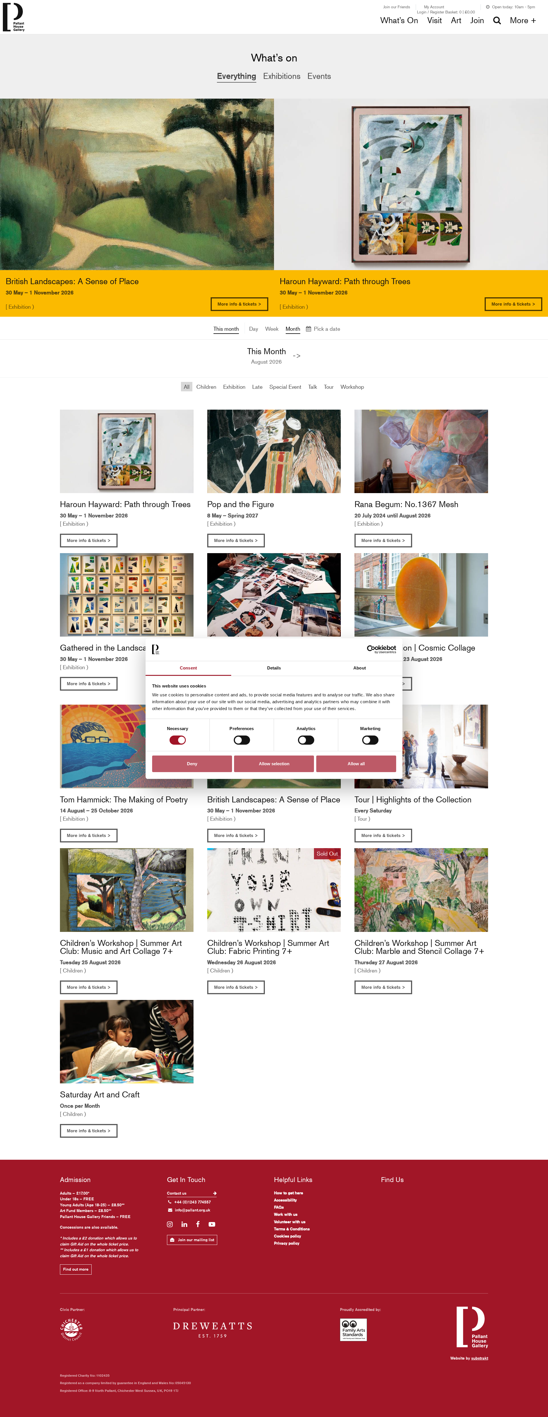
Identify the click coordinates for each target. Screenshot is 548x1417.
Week (272, 328)
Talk (312, 386)
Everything (236, 76)
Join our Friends (396, 6)
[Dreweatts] (212, 1329)
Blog (292, 31)
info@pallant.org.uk (192, 1210)
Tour (329, 386)
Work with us (285, 1214)
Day (253, 328)
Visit (434, 20)
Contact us (177, 1193)
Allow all (356, 763)
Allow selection (274, 763)
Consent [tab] (188, 667)
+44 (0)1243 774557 (192, 1202)
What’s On (399, 20)
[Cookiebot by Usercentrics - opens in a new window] (371, 649)
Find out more (75, 1269)
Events (319, 76)
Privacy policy (286, 1243)
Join (477, 20)
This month (226, 328)
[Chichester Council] (71, 1329)
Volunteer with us (289, 1221)
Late (257, 386)
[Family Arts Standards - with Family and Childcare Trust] (353, 1329)
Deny (192, 763)
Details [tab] (274, 667)
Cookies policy (287, 1236)
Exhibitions (175, 31)
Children (206, 386)
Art (456, 20)
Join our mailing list (195, 1239)
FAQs (279, 1207)
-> (297, 355)
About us (427, 31)
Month (293, 328)
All (187, 386)
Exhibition (234, 386)
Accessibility (285, 1200)
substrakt (479, 1358)
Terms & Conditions (292, 1228)
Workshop (352, 386)
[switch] (242, 740)
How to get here (288, 1192)
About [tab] (359, 667)
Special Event (285, 386)
